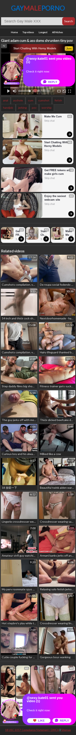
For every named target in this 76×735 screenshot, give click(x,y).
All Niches (57, 32)
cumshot (43, 100)
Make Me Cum (53, 116)
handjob (8, 107)
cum (30, 100)
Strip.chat (49, 120)
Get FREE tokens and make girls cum (57, 172)
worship (47, 107)
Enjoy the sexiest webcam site (55, 198)
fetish (58, 100)
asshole (18, 100)
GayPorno (38, 8)
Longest (43, 32)
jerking (22, 107)
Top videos (28, 32)
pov (34, 107)
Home (14, 32)
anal (5, 100)
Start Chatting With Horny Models (34, 48)
